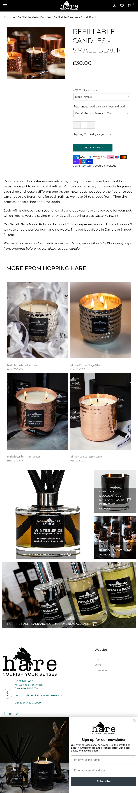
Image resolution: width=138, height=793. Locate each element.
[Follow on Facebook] (4, 713)
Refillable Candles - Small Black (75, 17)
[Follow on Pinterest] (17, 713)
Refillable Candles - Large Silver (85, 365)
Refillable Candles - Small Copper (23, 456)
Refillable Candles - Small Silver (22, 365)
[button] (61, 52)
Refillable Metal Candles (34, 17)
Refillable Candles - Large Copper (86, 456)
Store (98, 664)
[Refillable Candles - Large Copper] (100, 413)
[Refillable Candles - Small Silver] (37, 322)
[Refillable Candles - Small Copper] (37, 413)
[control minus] (76, 125)
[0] (122, 6)
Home (10, 17)
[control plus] (91, 125)
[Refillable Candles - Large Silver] (100, 322)
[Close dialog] (135, 720)
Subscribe (104, 781)
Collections (101, 670)
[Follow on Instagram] (10, 713)
